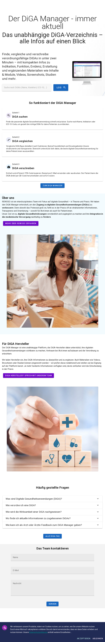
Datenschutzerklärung (38, 632)
